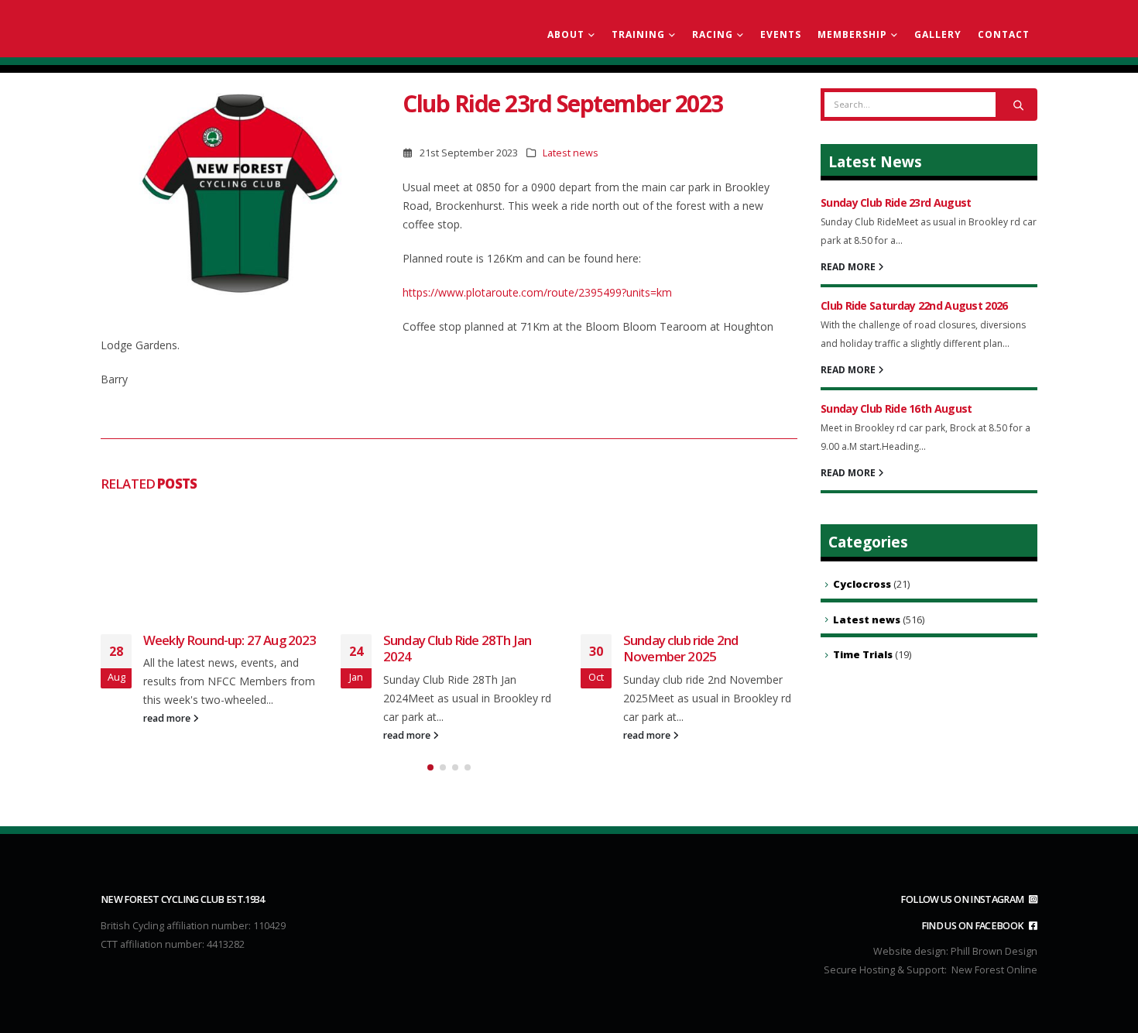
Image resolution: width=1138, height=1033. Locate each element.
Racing (712, 34)
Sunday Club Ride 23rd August (896, 202)
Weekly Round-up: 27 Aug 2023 (229, 640)
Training (638, 34)
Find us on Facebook (973, 925)
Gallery (937, 34)
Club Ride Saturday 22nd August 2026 (914, 305)
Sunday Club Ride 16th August (896, 408)
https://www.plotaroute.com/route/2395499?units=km (537, 292)
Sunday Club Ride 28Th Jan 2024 (457, 648)
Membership (852, 34)
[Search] (1018, 104)
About (565, 34)
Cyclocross (862, 584)
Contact (1004, 34)
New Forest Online (994, 969)
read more (168, 718)
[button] (430, 767)
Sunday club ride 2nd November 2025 (680, 648)
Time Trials (863, 654)
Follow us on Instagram (963, 899)
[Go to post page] (209, 560)
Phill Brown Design (994, 951)
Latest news (570, 153)
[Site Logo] (189, 29)
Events (780, 34)
